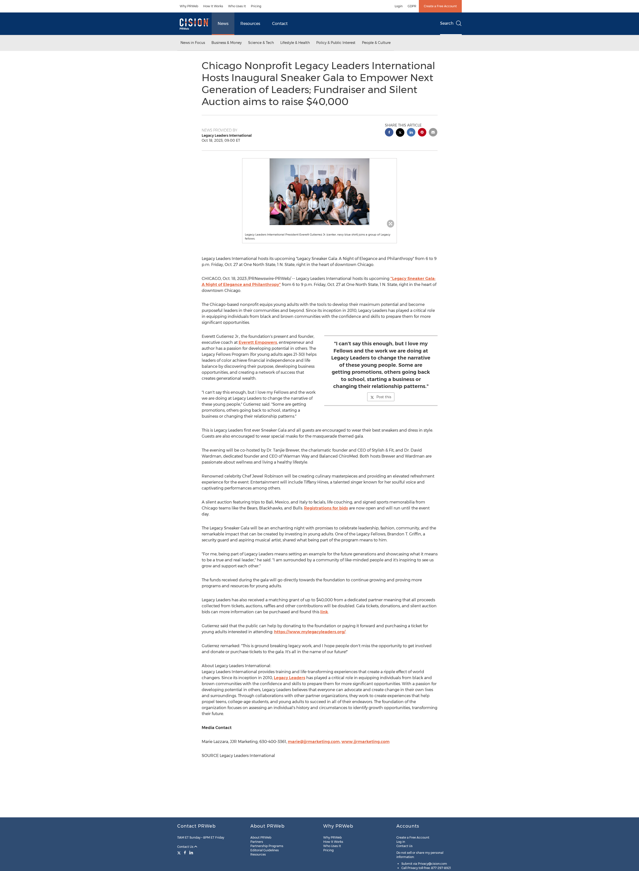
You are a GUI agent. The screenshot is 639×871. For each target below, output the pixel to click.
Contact (280, 23)
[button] (319, 191)
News (223, 23)
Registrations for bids (326, 508)
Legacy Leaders (289, 677)
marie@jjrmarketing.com (314, 741)
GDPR (412, 6)
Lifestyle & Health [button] (295, 42)
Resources (250, 23)
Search (447, 23)
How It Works (213, 6)
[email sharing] (433, 133)
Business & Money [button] (226, 42)
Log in (400, 842)
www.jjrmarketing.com (365, 741)
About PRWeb (260, 837)
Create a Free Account (440, 6)
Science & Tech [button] (261, 42)
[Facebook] (185, 852)
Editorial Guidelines (264, 850)
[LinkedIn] (191, 852)
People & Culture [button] (376, 42)
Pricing (256, 6)
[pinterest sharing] (422, 133)
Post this (383, 397)
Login (399, 6)
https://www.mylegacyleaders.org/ (309, 631)
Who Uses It (237, 6)
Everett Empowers (258, 342)
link (324, 612)
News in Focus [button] (192, 42)
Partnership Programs (266, 846)
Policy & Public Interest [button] (335, 42)
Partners (256, 842)
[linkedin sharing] (411, 133)
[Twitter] (179, 852)
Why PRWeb (189, 6)
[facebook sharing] (389, 133)
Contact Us (185, 847)
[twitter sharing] (400, 133)
